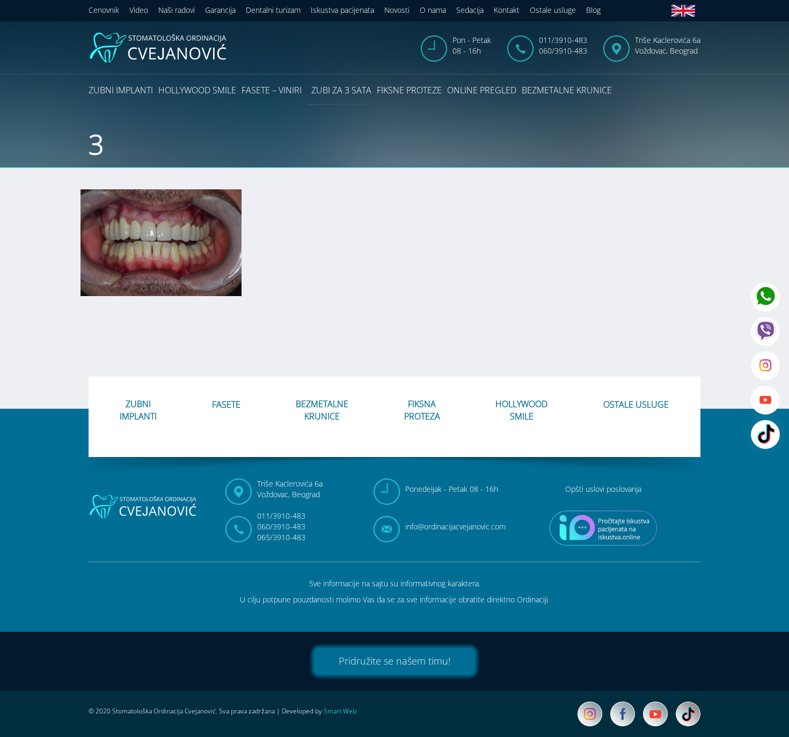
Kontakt (507, 10)
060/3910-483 (563, 51)
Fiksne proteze (409, 90)
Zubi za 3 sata (341, 90)
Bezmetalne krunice (567, 90)
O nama (433, 10)
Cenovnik (104, 10)
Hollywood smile (197, 90)
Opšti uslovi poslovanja (603, 489)
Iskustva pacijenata (342, 10)
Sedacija (470, 10)
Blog (593, 10)
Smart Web (340, 711)
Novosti (397, 10)
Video (138, 10)
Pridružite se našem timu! (394, 660)
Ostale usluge (553, 10)
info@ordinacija (455, 526)
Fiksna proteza (422, 410)
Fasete (226, 404)
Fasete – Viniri (272, 90)
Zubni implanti (121, 90)
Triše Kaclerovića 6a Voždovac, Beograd (667, 45)
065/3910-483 (281, 537)
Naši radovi (176, 10)
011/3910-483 (563, 40)
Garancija (220, 10)
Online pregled (481, 90)
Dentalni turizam (273, 10)
